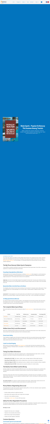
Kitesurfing (5, 316)
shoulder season (12, 398)
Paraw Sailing (6, 323)
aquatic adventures (29, 309)
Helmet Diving (6, 325)
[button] (41, 2)
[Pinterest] (48, 2)
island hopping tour (21, 345)
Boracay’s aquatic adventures (8, 260)
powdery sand (28, 274)
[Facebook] (46, 2)
